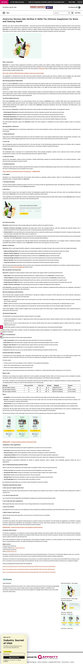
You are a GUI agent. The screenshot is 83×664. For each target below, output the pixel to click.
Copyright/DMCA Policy (54, 662)
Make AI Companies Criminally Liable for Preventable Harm (46, 2)
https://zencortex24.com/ (18, 547)
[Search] (69, 12)
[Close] (25, 636)
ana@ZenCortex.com (11, 551)
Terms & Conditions (42, 662)
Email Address (7, 651)
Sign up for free (14, 657)
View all (80, 2)
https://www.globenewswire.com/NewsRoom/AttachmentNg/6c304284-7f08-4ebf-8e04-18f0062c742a (29, 569)
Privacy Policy (65, 662)
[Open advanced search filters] (72, 12)
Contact (72, 662)
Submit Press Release (31, 662)
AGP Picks (4, 2)
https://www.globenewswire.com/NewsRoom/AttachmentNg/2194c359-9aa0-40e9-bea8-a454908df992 (29, 566)
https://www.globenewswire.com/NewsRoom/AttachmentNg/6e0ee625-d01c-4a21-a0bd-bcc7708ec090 (29, 572)
